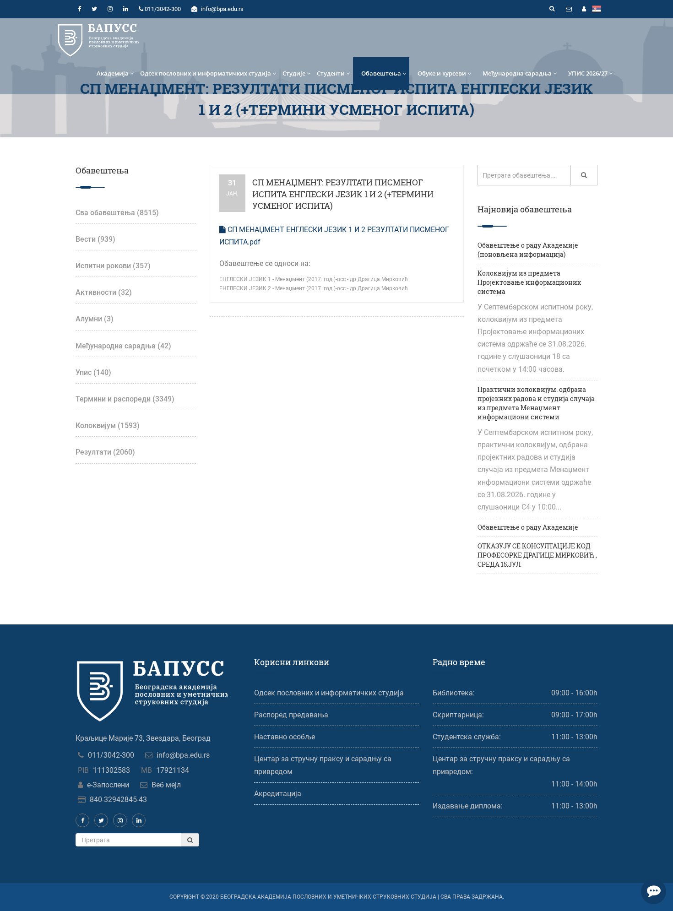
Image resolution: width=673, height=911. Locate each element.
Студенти (331, 73)
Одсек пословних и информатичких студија (205, 73)
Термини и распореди (125, 399)
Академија (113, 73)
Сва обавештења (117, 212)
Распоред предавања (291, 714)
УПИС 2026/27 (588, 73)
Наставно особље (284, 736)
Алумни (95, 319)
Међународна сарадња (517, 73)
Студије (293, 73)
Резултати (105, 452)
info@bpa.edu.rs (183, 755)
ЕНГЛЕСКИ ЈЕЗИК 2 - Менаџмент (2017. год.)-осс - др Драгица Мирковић (313, 288)
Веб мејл (166, 785)
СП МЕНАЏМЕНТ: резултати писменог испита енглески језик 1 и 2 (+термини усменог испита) (343, 194)
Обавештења (381, 73)
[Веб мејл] (568, 9)
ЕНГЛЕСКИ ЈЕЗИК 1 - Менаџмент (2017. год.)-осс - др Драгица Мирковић (313, 279)
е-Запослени (108, 785)
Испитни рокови (113, 265)
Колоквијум (108, 425)
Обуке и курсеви (442, 73)
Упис (93, 372)
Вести (95, 239)
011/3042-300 (111, 755)
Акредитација (277, 793)
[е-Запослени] (584, 9)
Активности (104, 292)
